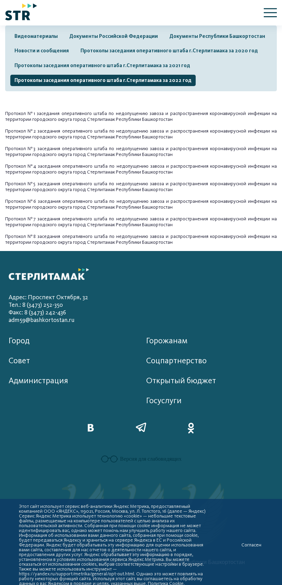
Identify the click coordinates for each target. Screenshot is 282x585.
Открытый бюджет (181, 380)
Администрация (38, 380)
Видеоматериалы (36, 36)
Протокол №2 (20, 131)
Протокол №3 (20, 149)
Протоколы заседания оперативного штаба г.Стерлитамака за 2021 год (102, 65)
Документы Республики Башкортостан (217, 36)
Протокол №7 (20, 219)
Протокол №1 (20, 113)
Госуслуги (164, 400)
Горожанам (166, 340)
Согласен (251, 545)
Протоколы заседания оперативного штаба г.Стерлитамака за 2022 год (103, 80)
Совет (19, 360)
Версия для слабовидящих (151, 459)
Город (19, 340)
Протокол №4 (20, 166)
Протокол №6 (20, 201)
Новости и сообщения (41, 51)
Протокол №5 (20, 184)
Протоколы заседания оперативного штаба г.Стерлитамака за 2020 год (169, 51)
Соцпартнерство (176, 360)
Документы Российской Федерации (113, 36)
